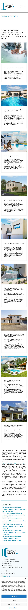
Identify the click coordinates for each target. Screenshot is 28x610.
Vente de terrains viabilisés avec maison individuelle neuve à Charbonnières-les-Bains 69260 (12, 538)
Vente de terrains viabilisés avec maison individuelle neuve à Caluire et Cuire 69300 (14, 532)
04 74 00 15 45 (5, 576)
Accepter (14, 596)
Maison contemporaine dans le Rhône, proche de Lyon (14, 244)
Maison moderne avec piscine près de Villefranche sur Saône (12, 381)
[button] (26, 578)
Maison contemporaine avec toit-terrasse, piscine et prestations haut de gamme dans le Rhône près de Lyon (14, 289)
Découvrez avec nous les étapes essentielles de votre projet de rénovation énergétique (14, 68)
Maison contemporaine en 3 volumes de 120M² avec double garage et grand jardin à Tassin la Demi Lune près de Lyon (14, 335)
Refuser (14, 600)
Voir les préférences (14, 604)
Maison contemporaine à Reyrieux (11, 156)
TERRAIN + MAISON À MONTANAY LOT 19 (13, 200)
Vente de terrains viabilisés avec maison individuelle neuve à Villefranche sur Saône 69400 (15, 509)
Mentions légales (13, 607)
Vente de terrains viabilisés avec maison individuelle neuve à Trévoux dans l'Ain (13, 526)
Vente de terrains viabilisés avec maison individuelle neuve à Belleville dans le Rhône (14, 515)
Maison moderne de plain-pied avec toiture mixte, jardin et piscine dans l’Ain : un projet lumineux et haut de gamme (13, 110)
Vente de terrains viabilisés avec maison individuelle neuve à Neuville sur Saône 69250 (15, 521)
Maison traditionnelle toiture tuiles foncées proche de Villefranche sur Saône (13, 426)
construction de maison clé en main (13, 463)
